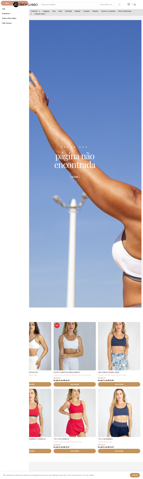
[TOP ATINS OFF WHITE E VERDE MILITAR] (30, 346)
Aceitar (135, 475)
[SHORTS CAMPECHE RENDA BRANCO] (75, 346)
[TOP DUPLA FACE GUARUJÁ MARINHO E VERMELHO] (30, 413)
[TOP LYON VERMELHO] (75, 413)
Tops (54, 11)
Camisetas (68, 11)
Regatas (77, 11)
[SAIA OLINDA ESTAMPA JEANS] (119, 346)
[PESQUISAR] (119, 4)
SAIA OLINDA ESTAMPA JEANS (108, 372)
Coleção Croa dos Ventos (62, 375)
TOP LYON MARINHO (105, 439)
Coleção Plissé (103, 442)
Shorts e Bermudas (124, 11)
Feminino (30, 375)
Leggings (46, 11)
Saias (60, 11)
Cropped (86, 11)
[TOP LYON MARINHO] (119, 413)
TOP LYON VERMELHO (61, 439)
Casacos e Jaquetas (108, 11)
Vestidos (95, 11)
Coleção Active (40, 14)
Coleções (34, 11)
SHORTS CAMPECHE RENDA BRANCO (67, 372)
